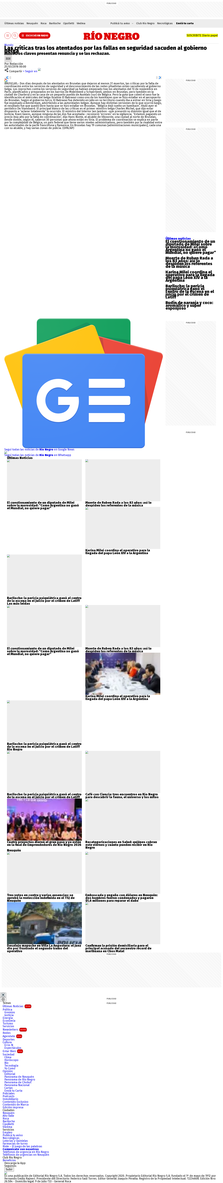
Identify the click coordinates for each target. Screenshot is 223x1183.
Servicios (8, 1026)
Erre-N (8, 1045)
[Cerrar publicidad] (3, 995)
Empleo (7, 1132)
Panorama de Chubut (17, 1082)
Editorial (9, 1074)
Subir (9, 1169)
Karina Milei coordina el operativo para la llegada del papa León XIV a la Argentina (190, 276)
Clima (7, 1057)
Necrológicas (165, 23)
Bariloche (55, 23)
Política (7, 1009)
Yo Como (9, 1068)
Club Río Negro (145, 23)
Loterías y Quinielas (15, 1140)
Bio (6, 1063)
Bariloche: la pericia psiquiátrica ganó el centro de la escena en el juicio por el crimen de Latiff (190, 292)
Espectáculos (12, 1048)
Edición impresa (13, 1107)
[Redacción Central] (8, 56)
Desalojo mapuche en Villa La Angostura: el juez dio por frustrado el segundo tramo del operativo (44, 948)
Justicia (9, 1015)
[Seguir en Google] (5, 80)
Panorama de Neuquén (19, 1076)
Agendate (12, 1036)
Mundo (8, 45)
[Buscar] (15, 35)
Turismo (8, 1023)
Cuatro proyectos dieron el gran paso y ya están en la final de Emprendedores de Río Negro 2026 (44, 843)
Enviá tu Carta (13, 1090)
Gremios (9, 1012)
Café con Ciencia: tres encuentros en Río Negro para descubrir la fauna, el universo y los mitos (122, 795)
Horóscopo (11, 1060)
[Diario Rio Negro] (5, 1173)
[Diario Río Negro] (112, 35)
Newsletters (14, 1029)
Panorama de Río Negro (19, 1079)
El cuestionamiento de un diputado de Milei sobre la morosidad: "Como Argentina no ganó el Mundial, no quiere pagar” (43, 505)
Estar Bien (12, 1051)
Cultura (7, 1042)
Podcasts (8, 1096)
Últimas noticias (14, 23)
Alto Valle (8, 1115)
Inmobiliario (10, 1099)
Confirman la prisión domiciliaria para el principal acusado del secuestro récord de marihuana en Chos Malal (118, 948)
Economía (9, 1020)
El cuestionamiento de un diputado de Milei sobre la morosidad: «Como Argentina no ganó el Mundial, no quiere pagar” (191, 247)
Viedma (81, 23)
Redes (7, 1033)
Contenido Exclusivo (15, 1102)
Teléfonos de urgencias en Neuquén (26, 1154)
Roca (44, 23)
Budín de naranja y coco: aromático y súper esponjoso (189, 305)
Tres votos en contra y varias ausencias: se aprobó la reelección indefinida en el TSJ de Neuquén (41, 898)
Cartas (8, 1088)
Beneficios (9, 1160)
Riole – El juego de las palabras (22, 1146)
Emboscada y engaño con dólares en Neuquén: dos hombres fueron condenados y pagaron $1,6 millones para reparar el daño (121, 898)
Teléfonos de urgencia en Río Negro (26, 1152)
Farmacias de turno (15, 1143)
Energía (8, 1018)
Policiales (9, 1093)
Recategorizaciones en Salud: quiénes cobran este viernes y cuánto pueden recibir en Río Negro (121, 845)
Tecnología (11, 1065)
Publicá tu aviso (13, 1135)
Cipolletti (68, 23)
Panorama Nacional (16, 1085)
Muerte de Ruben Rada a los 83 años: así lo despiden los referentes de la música (189, 262)
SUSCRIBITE (202, 35)
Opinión (8, 1071)
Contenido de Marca (16, 1104)
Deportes (9, 1039)
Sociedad (8, 1054)
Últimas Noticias (16, 1006)
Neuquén (32, 23)
